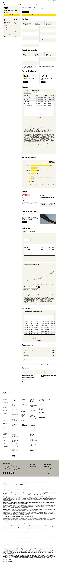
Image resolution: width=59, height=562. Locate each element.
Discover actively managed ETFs (14, 430)
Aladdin (11, 0)
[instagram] (5, 473)
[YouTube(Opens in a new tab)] (13, 473)
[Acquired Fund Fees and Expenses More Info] (36, 350)
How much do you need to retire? (33, 442)
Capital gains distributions (41, 409)
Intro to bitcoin (32, 430)
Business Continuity (47, 468)
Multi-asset (5, 416)
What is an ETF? (32, 416)
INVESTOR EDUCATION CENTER (32, 400)
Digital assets (5, 423)
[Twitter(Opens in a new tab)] (11, 473)
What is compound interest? (33, 411)
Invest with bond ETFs (14, 410)
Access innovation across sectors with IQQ (15, 446)
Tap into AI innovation (13, 428)
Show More (39, 340)
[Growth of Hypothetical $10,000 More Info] (38, 264)
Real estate (4, 415)
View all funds (5, 399)
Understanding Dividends (38, 311)
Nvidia (4, 443)
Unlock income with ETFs (15, 415)
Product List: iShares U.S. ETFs (28, 375)
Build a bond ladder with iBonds (15, 412)
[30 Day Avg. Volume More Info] (47, 39)
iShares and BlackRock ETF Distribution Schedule (29, 381)
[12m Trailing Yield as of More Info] (10, 28)
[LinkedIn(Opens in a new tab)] (9, 473)
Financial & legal (42, 412)
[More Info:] (35, 123)
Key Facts (25, 14)
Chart (50, 161)
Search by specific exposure (6, 434)
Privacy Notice (46, 466)
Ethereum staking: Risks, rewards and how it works (24, 402)
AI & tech (4, 428)
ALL (39, 286)
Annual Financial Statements (27, 379)
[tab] (24, 231)
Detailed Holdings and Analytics (30, 123)
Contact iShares (33, 466)
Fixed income (5, 410)
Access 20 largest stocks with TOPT (15, 444)
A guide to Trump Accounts (33, 445)
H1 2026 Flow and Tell (24, 421)
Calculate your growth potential (42, 400)
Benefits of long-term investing (33, 408)
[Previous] (32, 120)
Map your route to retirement (33, 437)
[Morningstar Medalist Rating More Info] (53, 197)
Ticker (25, 95)
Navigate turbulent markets (15, 422)
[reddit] (3, 473)
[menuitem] (4, 4)
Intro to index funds (33, 429)
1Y (29, 286)
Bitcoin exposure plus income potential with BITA (15, 435)
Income (4, 420)
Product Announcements (34, 468)
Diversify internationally (14, 420)
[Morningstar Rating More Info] (9, 34)
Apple (4, 436)
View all (31, 422)
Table (53, 161)
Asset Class (45, 95)
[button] (12, 15)
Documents (49, 14)
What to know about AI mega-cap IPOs (24, 419)
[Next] (46, 120)
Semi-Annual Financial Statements (28, 377)
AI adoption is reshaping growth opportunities (24, 405)
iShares (8, 0)
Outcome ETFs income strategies (24, 409)
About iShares (32, 464)
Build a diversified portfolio (42, 403)
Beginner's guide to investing (33, 406)
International (5, 425)
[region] (12, 28)
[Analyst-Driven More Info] (46, 203)
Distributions (40, 14)
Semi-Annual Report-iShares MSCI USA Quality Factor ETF (48, 376)
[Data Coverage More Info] (54, 203)
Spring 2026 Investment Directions (23, 415)
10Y (36, 286)
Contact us (50, 401)
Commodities (5, 413)
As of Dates (26, 90)
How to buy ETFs (33, 418)
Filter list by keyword (35, 90)
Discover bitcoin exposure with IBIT (15, 450)
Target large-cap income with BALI (15, 438)
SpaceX (4, 440)
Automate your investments (14, 407)
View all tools (41, 404)
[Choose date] (29, 289)
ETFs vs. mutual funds (32, 420)
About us (49, 399)
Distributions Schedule (28, 311)
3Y (31, 286)
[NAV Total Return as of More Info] (10, 24)
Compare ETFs (5, 402)
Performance (34, 14)
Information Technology (5, 438)
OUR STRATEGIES (15, 400)
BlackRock (4, 0)
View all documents (42, 414)
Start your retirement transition (33, 440)
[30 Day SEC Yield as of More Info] (10, 26)
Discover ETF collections (5, 405)
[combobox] (27, 93)
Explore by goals (5, 401)
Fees (45, 14)
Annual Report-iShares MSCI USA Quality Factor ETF (48, 380)
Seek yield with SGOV (14, 452)
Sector (37, 95)
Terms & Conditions (47, 464)
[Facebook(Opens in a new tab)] (7, 473)
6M (27, 286)
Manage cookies (46, 473)
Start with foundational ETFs (15, 405)
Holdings (29, 14)
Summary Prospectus (44, 378)
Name (27, 95)
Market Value (52, 95)
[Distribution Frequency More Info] (48, 33)
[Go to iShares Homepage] (6, 3)
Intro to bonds (32, 427)
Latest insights (23, 399)
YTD (24, 286)
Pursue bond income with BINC (15, 441)
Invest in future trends (14, 425)
